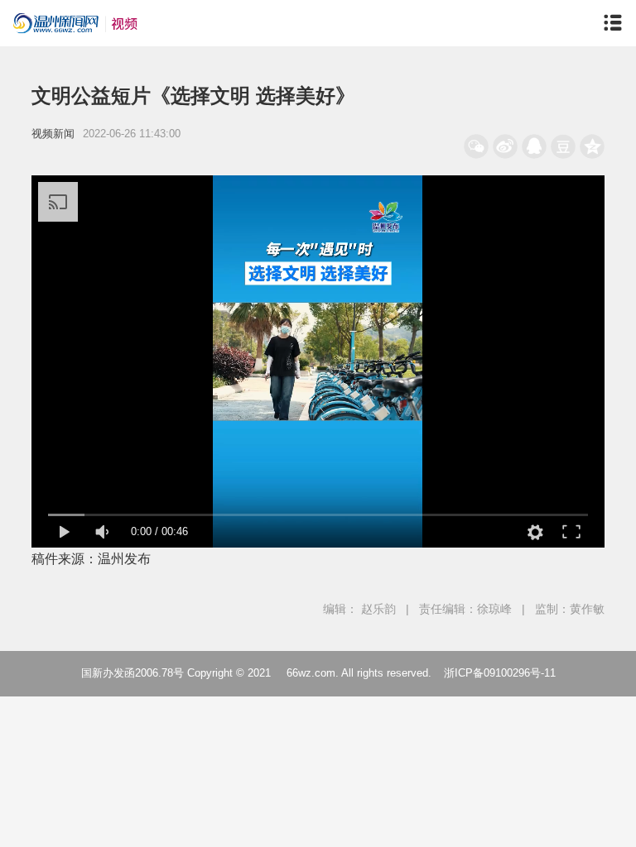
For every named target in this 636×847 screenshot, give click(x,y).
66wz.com (311, 673)
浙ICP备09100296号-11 (500, 673)
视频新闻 (53, 133)
